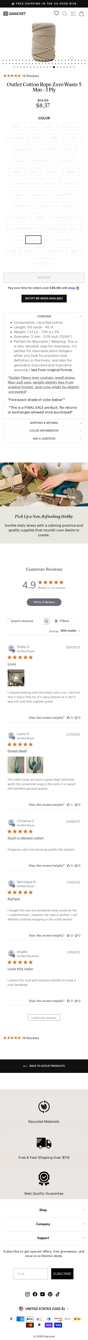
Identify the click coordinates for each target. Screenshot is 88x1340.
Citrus (73, 228)
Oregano (46, 206)
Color (44, 118)
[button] (16, 677)
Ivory (33, 126)
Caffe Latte (53, 251)
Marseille (53, 228)
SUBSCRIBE (62, 1274)
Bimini (71, 172)
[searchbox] (25, 621)
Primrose (17, 138)
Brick (75, 251)
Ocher (55, 138)
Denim (17, 172)
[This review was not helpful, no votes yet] (75, 717)
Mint (33, 172)
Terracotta (38, 194)
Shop (43, 1210)
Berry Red (24, 149)
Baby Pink (66, 239)
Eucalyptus (18, 217)
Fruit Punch (48, 149)
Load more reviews (44, 1018)
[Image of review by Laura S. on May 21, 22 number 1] (16, 765)
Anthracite (22, 206)
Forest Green (65, 194)
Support (43, 1238)
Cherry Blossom (65, 217)
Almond (70, 183)
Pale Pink (68, 126)
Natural (50, 183)
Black (16, 126)
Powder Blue (42, 160)
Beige (33, 239)
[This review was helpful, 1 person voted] (68, 805)
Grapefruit (44, 262)
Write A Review (44, 602)
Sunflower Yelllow (24, 228)
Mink (69, 149)
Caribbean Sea (24, 183)
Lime (13, 251)
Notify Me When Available (44, 298)
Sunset (73, 138)
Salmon (30, 251)
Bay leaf (67, 206)
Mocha (40, 217)
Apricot (66, 160)
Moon (48, 126)
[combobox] (64, 630)
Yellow (37, 138)
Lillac (20, 160)
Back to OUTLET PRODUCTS (47, 1066)
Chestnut (52, 172)
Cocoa (17, 194)
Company (43, 1224)
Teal (17, 239)
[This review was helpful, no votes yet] (68, 717)
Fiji (48, 239)
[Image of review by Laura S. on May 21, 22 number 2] (34, 765)
